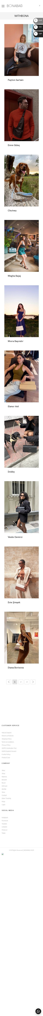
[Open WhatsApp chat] (38, 1011)
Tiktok (3, 833)
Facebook (5, 821)
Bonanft (4, 780)
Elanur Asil (13, 406)
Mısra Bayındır (15, 341)
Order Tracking (6, 798)
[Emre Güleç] (21, 115)
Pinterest (4, 830)
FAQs (3, 801)
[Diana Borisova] (21, 638)
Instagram (5, 817)
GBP (38, 34)
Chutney (12, 210)
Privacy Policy (6, 745)
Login (3, 804)
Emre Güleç (14, 145)
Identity (4, 789)
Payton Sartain (15, 79)
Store (3, 792)
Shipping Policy (6, 739)
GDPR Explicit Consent (9, 751)
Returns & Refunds (8, 736)
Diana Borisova (16, 667)
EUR (38, 20)
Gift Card (4, 786)
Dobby (11, 471)
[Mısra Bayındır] (21, 311)
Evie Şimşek (14, 602)
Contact (4, 795)
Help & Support (6, 732)
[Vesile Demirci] (21, 507)
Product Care (6, 757)
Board (4, 783)
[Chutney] (21, 180)
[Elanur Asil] (21, 376)
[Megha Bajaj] (21, 246)
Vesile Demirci (15, 537)
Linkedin (4, 827)
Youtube (4, 824)
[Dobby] (21, 442)
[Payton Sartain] (21, 50)
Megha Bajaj (14, 275)
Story (3, 770)
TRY (38, 27)
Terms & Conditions (8, 742)
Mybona (4, 776)
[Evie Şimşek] (21, 572)
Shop (3, 773)
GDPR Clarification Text (9, 748)
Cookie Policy (6, 754)
